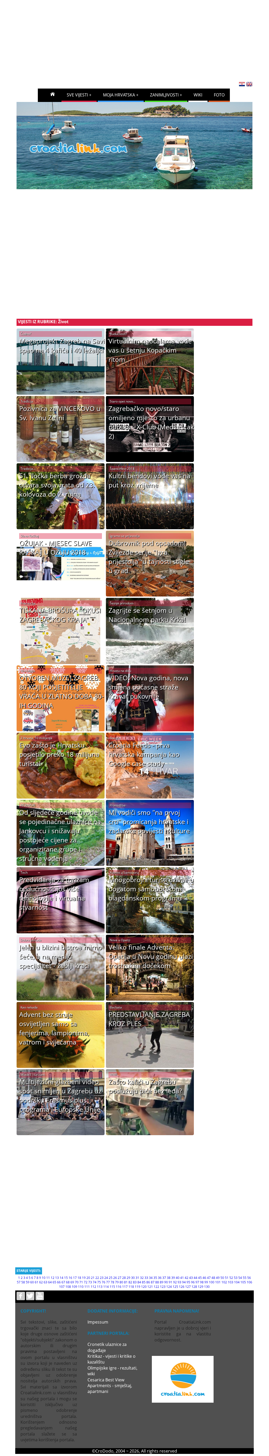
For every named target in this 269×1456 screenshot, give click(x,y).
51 (227, 1277)
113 (99, 1286)
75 (99, 1282)
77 (108, 1282)
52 (231, 1277)
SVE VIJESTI (77, 95)
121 (150, 1286)
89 (161, 1282)
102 (224, 1282)
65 (54, 1282)
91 (170, 1282)
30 (133, 1277)
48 (213, 1277)
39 (173, 1277)
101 (218, 1282)
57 (18, 1282)
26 (115, 1277)
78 (112, 1282)
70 (77, 1282)
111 (87, 1286)
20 (88, 1277)
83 (135, 1282)
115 (112, 1286)
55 (244, 1277)
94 (184, 1282)
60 (32, 1282)
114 (106, 1286)
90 (166, 1282)
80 (121, 1282)
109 (74, 1286)
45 (200, 1277)
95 (188, 1282)
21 (93, 1277)
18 (79, 1277)
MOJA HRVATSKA (119, 95)
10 (43, 1277)
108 (68, 1286)
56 (249, 1277)
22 (97, 1277)
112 (93, 1286)
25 (110, 1277)
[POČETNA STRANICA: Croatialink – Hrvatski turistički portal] (52, 94)
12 (52, 1277)
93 (179, 1282)
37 (164, 1277)
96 (193, 1282)
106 (249, 1282)
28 (124, 1277)
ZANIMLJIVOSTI (164, 95)
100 (211, 1282)
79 (117, 1282)
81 (126, 1282)
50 (222, 1277)
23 (102, 1277)
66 (59, 1282)
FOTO (219, 95)
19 (84, 1277)
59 (27, 1282)
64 (50, 1282)
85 (144, 1282)
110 (81, 1286)
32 (142, 1277)
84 (139, 1282)
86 (148, 1282)
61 (36, 1282)
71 (81, 1282)
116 (118, 1286)
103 (230, 1282)
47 (209, 1277)
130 (207, 1286)
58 (23, 1282)
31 (137, 1277)
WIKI (198, 95)
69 (72, 1282)
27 (119, 1277)
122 (156, 1286)
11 (48, 1277)
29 (128, 1277)
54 (240, 1277)
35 (155, 1277)
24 (106, 1277)
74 (94, 1282)
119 (137, 1286)
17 (75, 1277)
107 (62, 1286)
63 (45, 1282)
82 (130, 1282)
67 (63, 1282)
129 (200, 1286)
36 (160, 1277)
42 (186, 1277)
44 (195, 1277)
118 (131, 1286)
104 (237, 1282)
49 (218, 1277)
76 (103, 1282)
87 (152, 1282)
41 (182, 1277)
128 (194, 1286)
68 (68, 1282)
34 (151, 1277)
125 (175, 1286)
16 (70, 1277)
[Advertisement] (142, 39)
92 (175, 1282)
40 (177, 1277)
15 (66, 1277)
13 (57, 1277)
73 (90, 1282)
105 (243, 1282)
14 (61, 1277)
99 (206, 1282)
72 (85, 1282)
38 (168, 1277)
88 (157, 1282)
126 (181, 1286)
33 (146, 1277)
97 (197, 1282)
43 (191, 1277)
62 (41, 1282)
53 (235, 1277)
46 (204, 1277)
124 (169, 1286)
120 (144, 1286)
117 (125, 1286)
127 (188, 1286)
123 (162, 1286)
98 (202, 1282)
